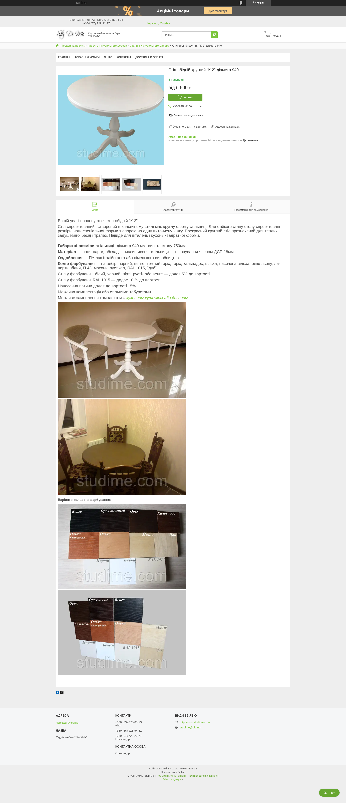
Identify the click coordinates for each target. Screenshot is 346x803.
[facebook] (57, 693)
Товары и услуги (87, 57)
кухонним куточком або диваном (157, 298)
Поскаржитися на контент (171, 775)
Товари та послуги (73, 45)
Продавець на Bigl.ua (173, 772)
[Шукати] (214, 34)
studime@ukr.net (190, 727)
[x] (61, 693)
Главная (64, 57)
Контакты (124, 57)
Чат (332, 792)
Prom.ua (192, 768)
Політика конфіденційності (203, 775)
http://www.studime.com (195, 722)
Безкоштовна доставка (188, 115)
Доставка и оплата (149, 57)
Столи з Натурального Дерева (149, 45)
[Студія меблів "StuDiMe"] (71, 34)
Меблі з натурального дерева (108, 45)
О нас (108, 57)
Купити (188, 97)
